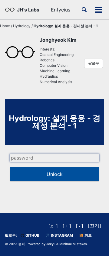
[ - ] (79, 225)
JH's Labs (28, 10)
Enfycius (60, 10)
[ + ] (67, 225)
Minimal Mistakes (73, 244)
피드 (88, 235)
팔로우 (93, 63)
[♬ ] (53, 225)
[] (94, 225)
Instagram (61, 235)
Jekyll (50, 244)
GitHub (32, 235)
